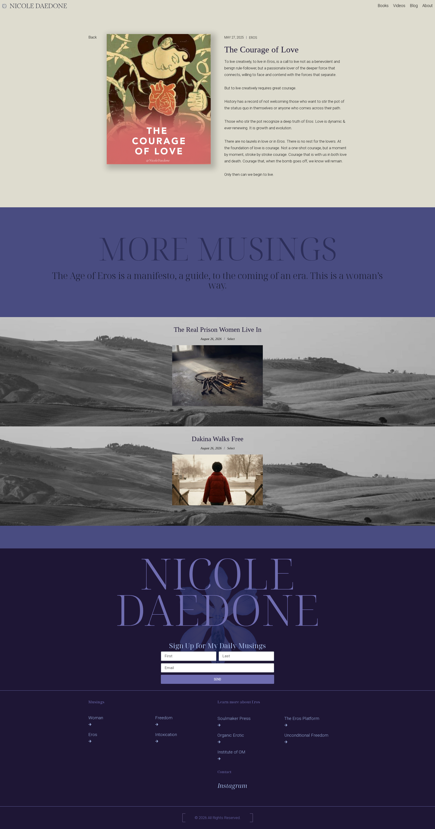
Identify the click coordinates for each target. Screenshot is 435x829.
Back (92, 37)
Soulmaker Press (234, 718)
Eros (92, 734)
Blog (414, 5)
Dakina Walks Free (217, 439)
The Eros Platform (301, 718)
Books (383, 5)
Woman (95, 717)
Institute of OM (231, 752)
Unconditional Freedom (306, 735)
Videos (399, 5)
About (427, 5)
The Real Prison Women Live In (217, 329)
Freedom (163, 717)
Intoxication (166, 734)
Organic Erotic (231, 735)
